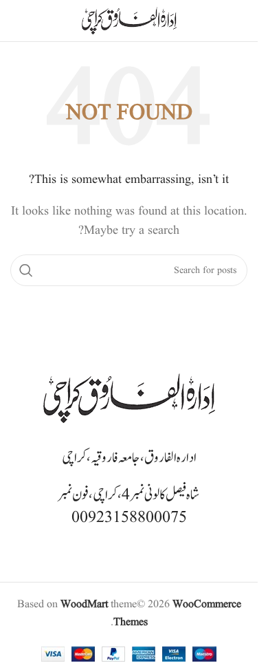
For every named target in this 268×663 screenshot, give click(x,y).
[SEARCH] (26, 270)
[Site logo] (129, 20)
